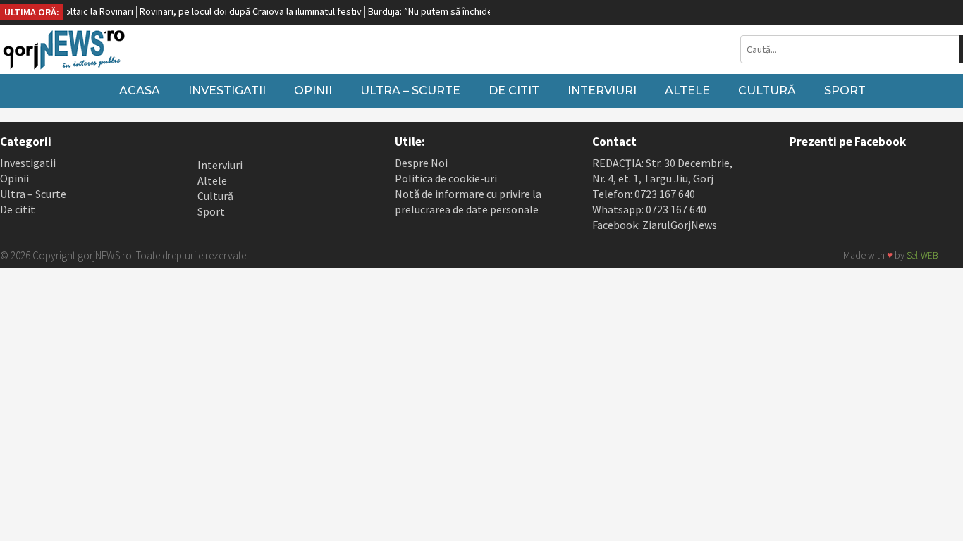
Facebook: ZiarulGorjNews (654, 225)
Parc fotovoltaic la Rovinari (70, 11)
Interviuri (602, 90)
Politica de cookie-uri (446, 178)
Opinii (313, 90)
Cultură (767, 90)
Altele (687, 90)
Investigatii (227, 90)
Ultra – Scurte (410, 90)
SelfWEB (922, 255)
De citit (514, 90)
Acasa (139, 90)
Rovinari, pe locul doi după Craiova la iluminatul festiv (244, 11)
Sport (845, 90)
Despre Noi (421, 163)
